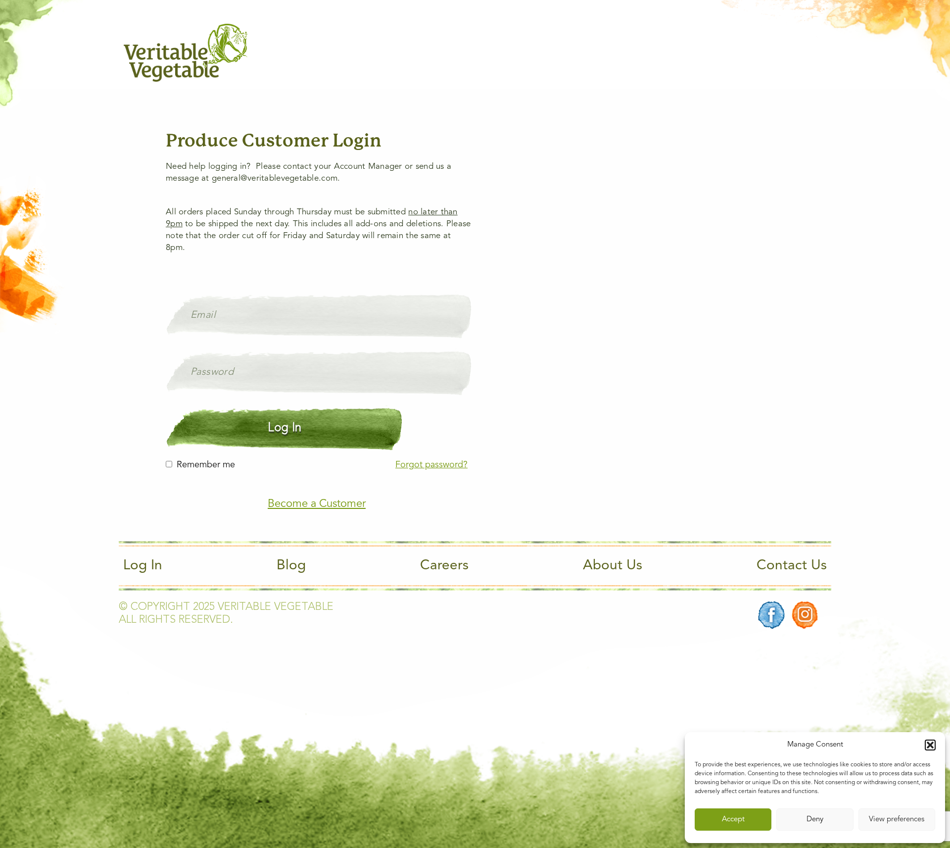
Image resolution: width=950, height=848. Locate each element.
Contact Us (792, 566)
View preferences (896, 819)
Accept (733, 819)
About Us (612, 566)
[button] (930, 745)
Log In (142, 566)
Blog (291, 566)
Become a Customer (317, 504)
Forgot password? (431, 464)
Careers (444, 566)
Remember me (206, 464)
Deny (815, 819)
